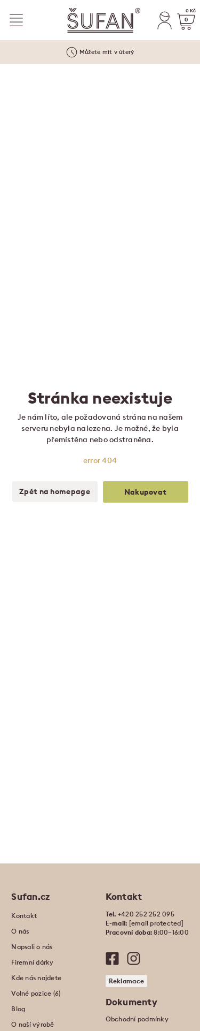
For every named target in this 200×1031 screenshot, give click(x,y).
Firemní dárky (32, 962)
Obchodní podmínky (137, 1019)
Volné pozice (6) (35, 993)
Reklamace (127, 981)
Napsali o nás (31, 947)
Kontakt (24, 916)
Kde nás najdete (36, 978)
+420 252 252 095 (146, 914)
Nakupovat (145, 492)
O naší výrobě (32, 1024)
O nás (20, 931)
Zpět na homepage (54, 491)
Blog (18, 1009)
